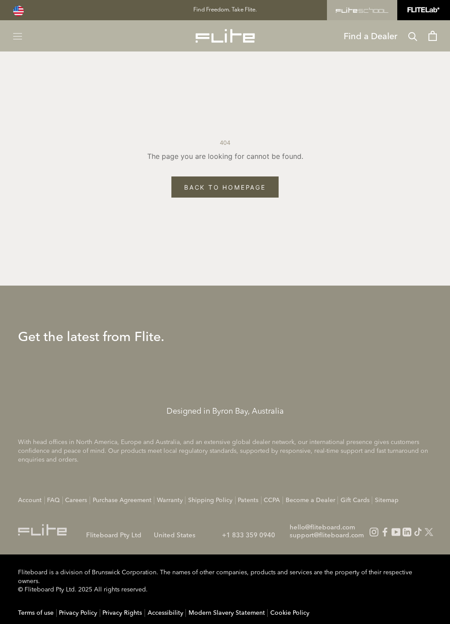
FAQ (53, 500)
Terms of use (36, 613)
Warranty (170, 500)
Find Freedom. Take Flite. (225, 10)
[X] (429, 532)
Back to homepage (225, 187)
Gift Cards (355, 500)
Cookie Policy (289, 613)
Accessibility (165, 613)
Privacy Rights (122, 613)
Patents (248, 500)
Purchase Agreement (122, 500)
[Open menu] (17, 36)
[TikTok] (418, 532)
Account (30, 500)
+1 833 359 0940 (248, 535)
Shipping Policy (210, 500)
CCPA (272, 500)
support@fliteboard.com (327, 535)
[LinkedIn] (407, 532)
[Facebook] (385, 532)
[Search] (412, 35)
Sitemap (387, 500)
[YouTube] (396, 532)
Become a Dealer (310, 500)
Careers (76, 500)
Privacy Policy (78, 613)
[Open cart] (432, 36)
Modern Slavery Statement (227, 613)
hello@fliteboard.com (322, 528)
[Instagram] (374, 532)
